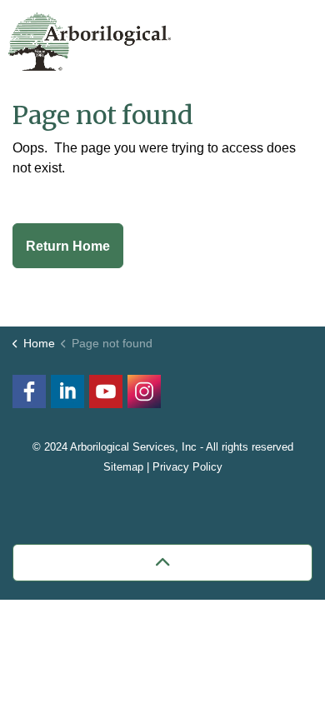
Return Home (68, 246)
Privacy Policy (187, 467)
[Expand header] (300, 37)
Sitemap (123, 467)
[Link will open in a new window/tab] (144, 391)
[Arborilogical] (89, 41)
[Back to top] (162, 562)
